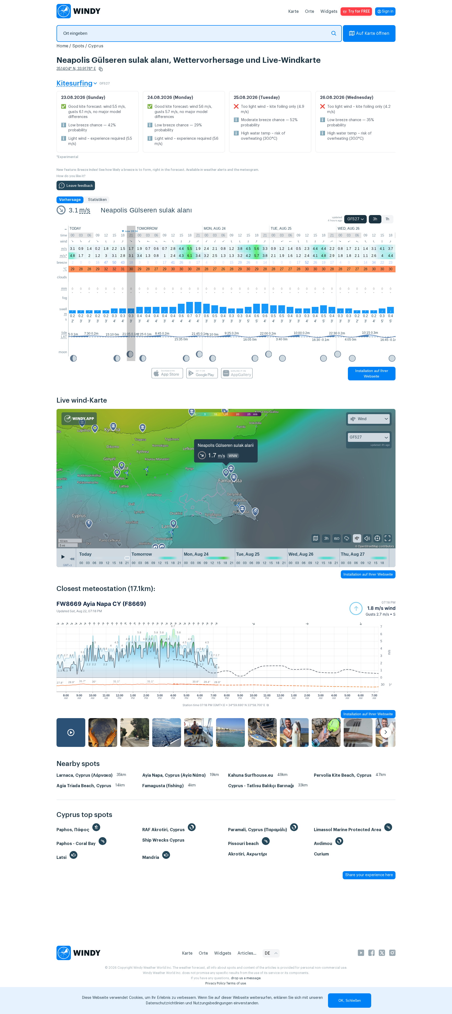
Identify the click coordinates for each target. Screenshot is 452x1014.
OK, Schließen (349, 1000)
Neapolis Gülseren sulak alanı (146, 210)
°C (65, 269)
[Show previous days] (72, 559)
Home (62, 46)
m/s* (63, 256)
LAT (64, 337)
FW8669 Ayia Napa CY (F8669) (101, 603)
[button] (100, 69)
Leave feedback (79, 185)
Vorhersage (70, 200)
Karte (293, 11)
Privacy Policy (215, 983)
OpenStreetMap (368, 546)
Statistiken (97, 200)
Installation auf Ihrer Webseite (371, 373)
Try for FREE (359, 11)
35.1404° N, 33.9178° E (76, 69)
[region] (225, 478)
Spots (78, 46)
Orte (309, 11)
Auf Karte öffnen (372, 33)
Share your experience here (369, 875)
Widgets (328, 11)
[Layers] (316, 538)
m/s (84, 210)
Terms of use (236, 983)
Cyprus (95, 46)
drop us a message (246, 978)
